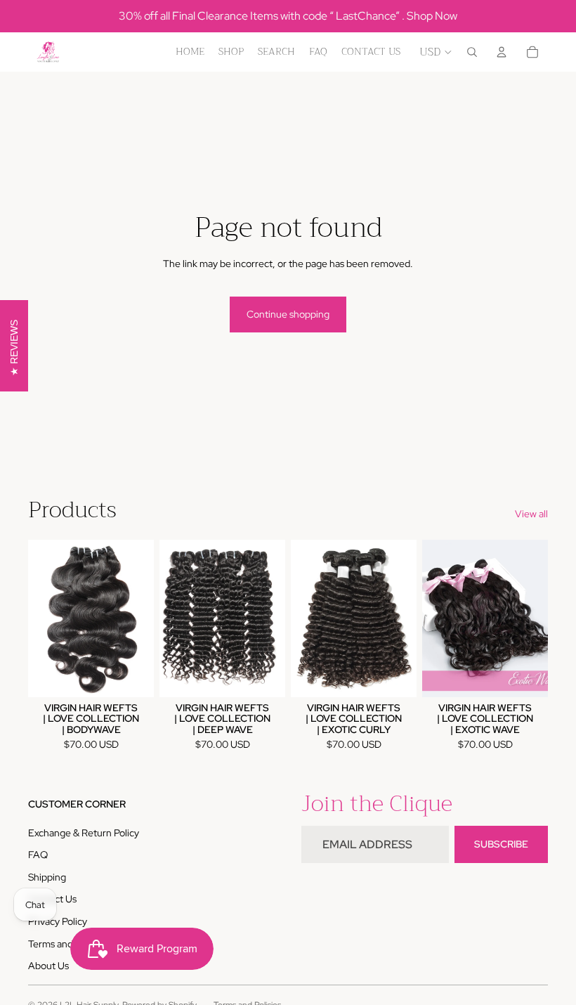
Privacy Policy (57, 921)
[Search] (472, 52)
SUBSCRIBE (501, 844)
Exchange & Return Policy (83, 832)
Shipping (47, 877)
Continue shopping (288, 314)
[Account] (501, 52)
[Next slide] (138, 618)
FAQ (38, 854)
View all (531, 513)
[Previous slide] (43, 618)
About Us (48, 965)
